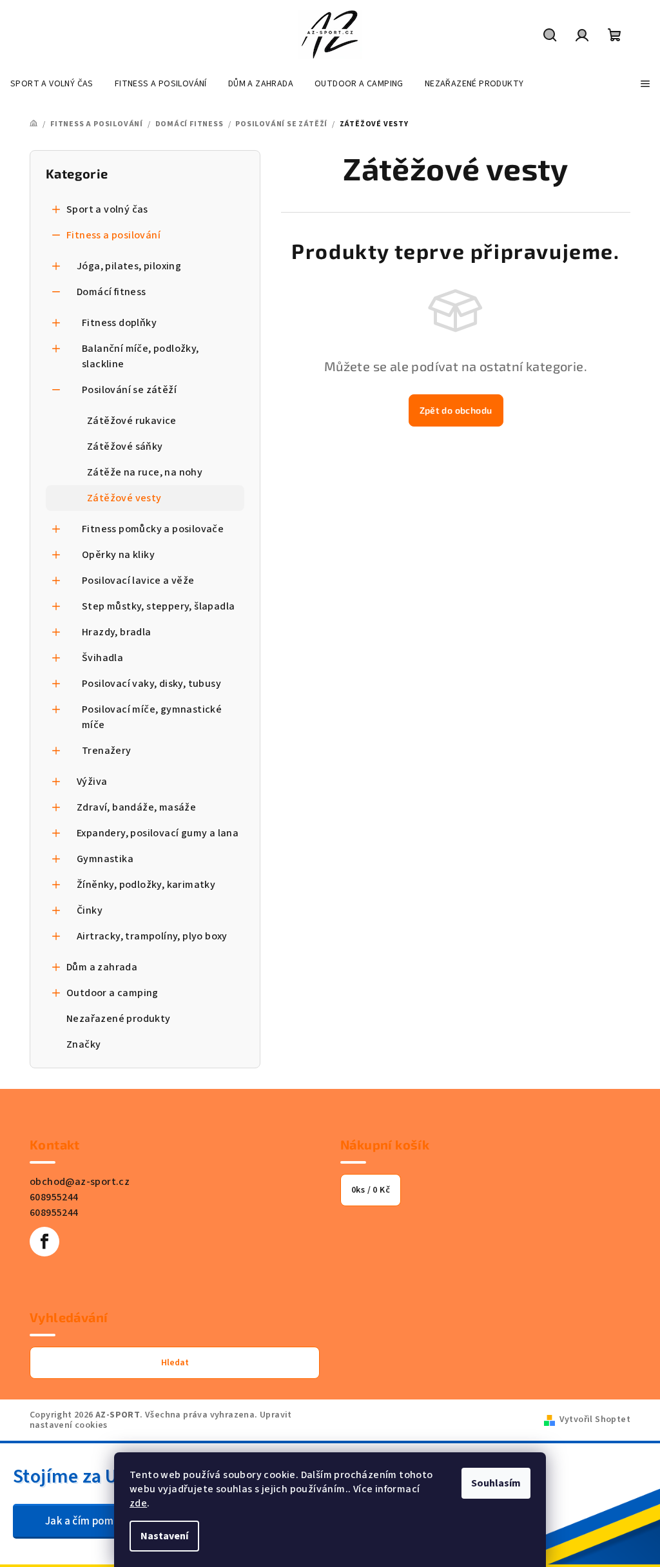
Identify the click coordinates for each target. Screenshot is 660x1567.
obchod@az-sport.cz (80, 1182)
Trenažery (106, 751)
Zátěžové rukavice (132, 421)
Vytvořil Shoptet (594, 1419)
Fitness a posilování (113, 235)
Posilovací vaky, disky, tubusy (151, 684)
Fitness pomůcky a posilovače (153, 529)
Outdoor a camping (112, 993)
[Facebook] (44, 1241)
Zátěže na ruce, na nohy (144, 472)
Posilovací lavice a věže (138, 580)
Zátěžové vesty (124, 498)
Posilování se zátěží (129, 390)
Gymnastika (105, 859)
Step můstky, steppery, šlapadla (158, 606)
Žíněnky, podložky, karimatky (146, 885)
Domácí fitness (111, 292)
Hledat (175, 1362)
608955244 (54, 1197)
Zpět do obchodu (456, 410)
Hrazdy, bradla (116, 632)
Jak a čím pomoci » (90, 1521)
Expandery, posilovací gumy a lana (157, 833)
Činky (89, 910)
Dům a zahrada (101, 967)
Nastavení (164, 1536)
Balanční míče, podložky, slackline (140, 356)
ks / (370, 1190)
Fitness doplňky (119, 323)
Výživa (92, 781)
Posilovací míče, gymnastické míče (152, 717)
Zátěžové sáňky (125, 446)
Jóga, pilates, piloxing (129, 266)
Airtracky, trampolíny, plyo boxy (152, 936)
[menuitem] (52, 84)
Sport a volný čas (107, 209)
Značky (83, 1044)
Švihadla (102, 658)
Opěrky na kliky (118, 555)
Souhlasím (496, 1483)
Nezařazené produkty (118, 1019)
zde (138, 1503)
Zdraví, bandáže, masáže (136, 807)
